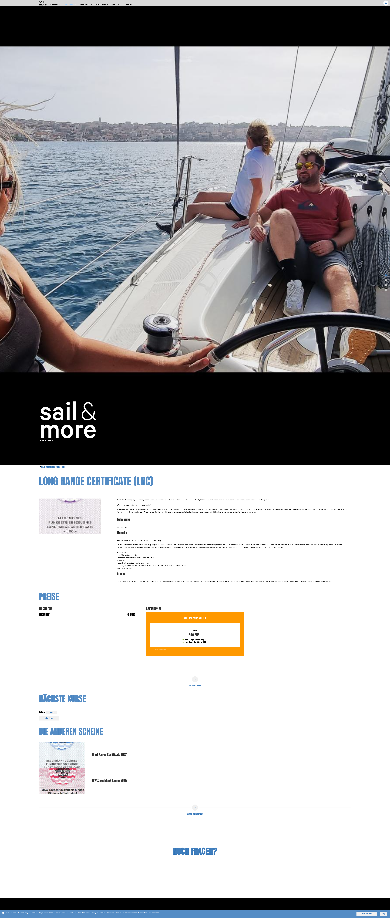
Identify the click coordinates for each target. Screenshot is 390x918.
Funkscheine (60, 467)
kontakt (129, 4)
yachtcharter (100, 4)
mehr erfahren (367, 914)
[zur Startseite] (43, 5)
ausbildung (69, 4)
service (113, 4)
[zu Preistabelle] (195, 679)
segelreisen (84, 4)
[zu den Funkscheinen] (195, 808)
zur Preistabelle (195, 685)
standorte (54, 4)
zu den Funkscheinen (195, 814)
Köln (43, 467)
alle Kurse (49, 718)
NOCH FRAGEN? (195, 851)
